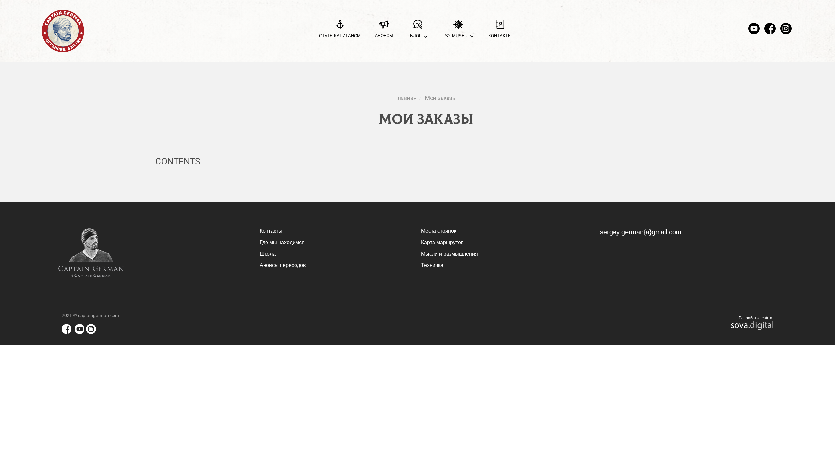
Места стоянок (438, 231)
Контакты (271, 231)
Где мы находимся (282, 242)
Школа (268, 254)
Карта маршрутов (442, 242)
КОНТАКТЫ (500, 35)
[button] (417, 31)
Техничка (432, 265)
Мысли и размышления (449, 254)
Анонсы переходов (283, 265)
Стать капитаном (340, 35)
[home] (63, 31)
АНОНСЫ (384, 35)
